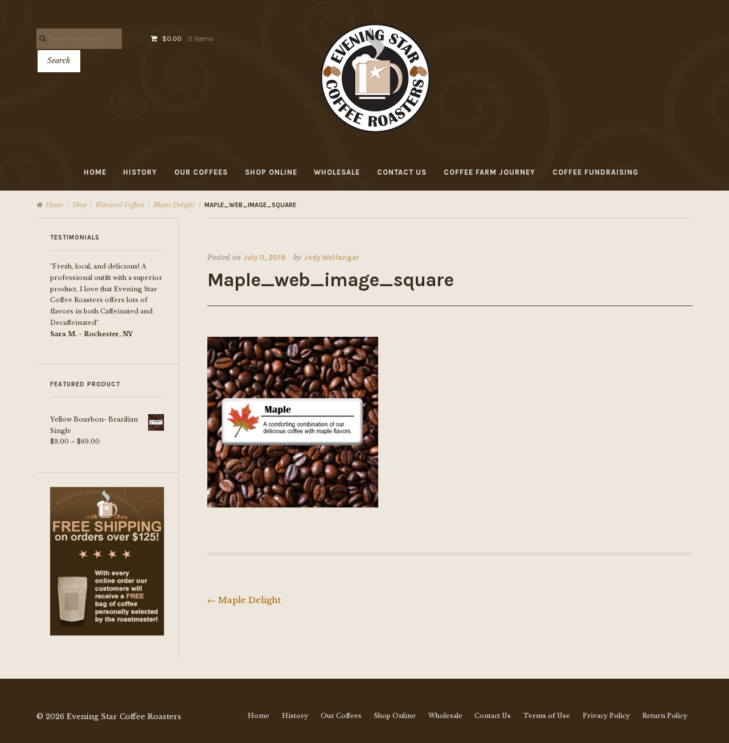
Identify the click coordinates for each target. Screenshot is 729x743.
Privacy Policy (606, 716)
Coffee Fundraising (595, 172)
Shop (79, 205)
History (140, 172)
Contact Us (402, 172)
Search (58, 60)
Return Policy (664, 716)
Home (95, 172)
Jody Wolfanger (331, 257)
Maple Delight (174, 205)
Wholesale (337, 172)
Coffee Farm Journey (489, 172)
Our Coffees (201, 172)
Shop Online (271, 172)
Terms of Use (546, 716)
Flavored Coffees (120, 205)
